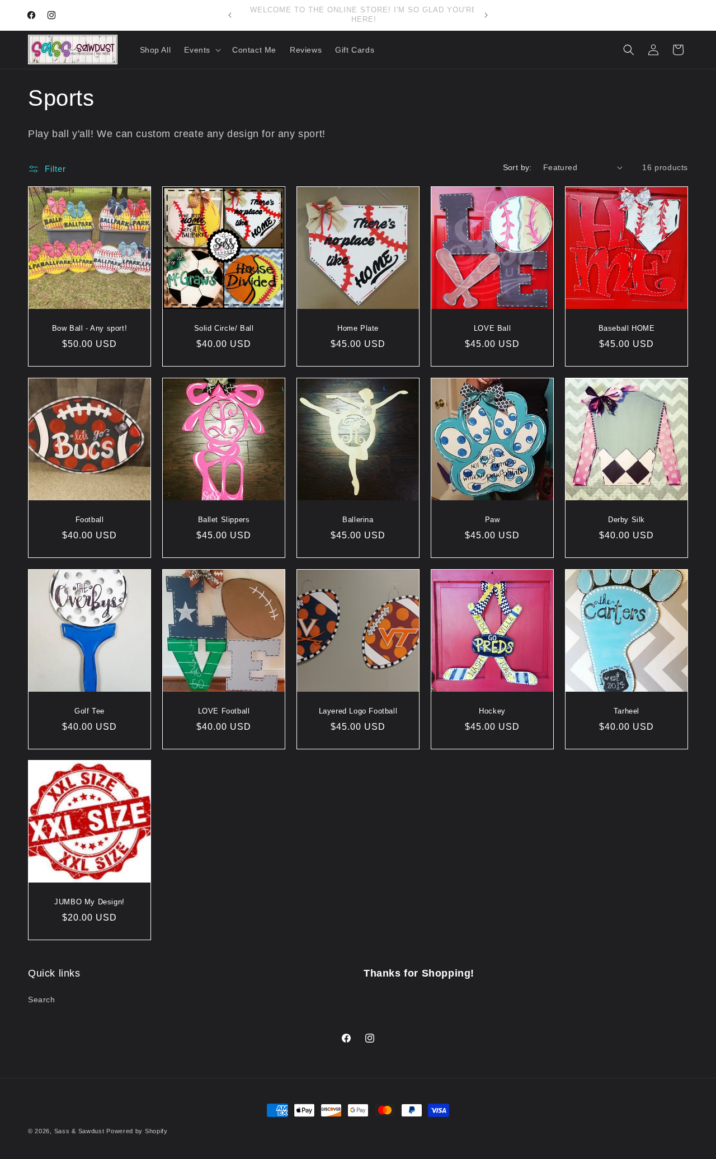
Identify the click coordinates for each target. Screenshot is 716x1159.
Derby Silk (626, 519)
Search (41, 999)
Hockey (492, 711)
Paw (492, 519)
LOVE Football (224, 711)
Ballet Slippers (224, 519)
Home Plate (358, 328)
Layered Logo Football (358, 711)
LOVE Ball (492, 328)
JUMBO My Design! (89, 902)
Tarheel (626, 711)
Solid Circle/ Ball (224, 328)
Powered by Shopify (137, 1131)
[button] (201, 50)
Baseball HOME (627, 328)
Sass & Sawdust (79, 1131)
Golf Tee (89, 711)
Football (90, 519)
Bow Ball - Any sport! (90, 328)
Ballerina (357, 519)
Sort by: (517, 167)
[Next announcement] (486, 15)
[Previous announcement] (230, 15)
